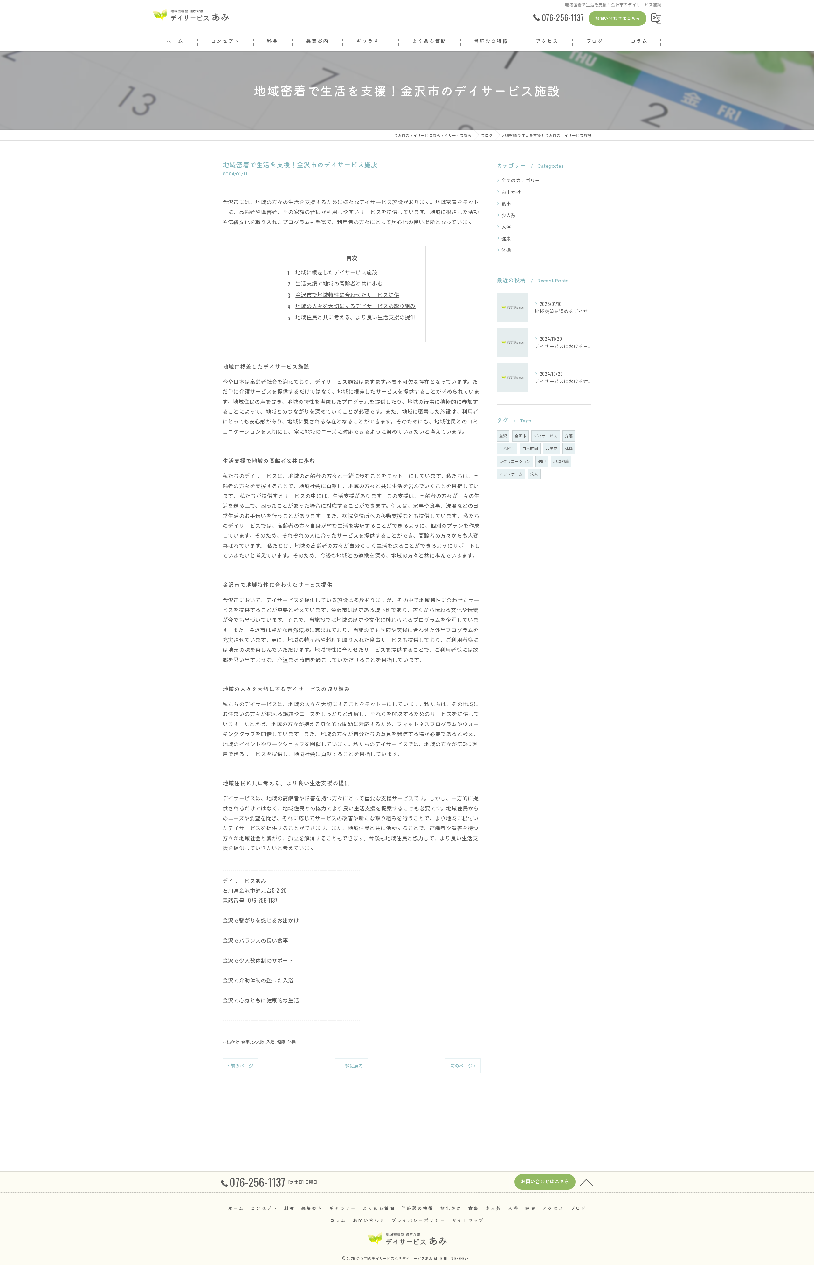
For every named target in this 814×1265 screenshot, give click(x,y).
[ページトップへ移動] (586, 1182)
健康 (281, 1041)
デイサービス (545, 435)
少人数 (258, 1041)
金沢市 (521, 435)
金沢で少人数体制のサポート (258, 960)
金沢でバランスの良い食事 (255, 940)
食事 (245, 1041)
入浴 (270, 1041)
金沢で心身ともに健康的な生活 (261, 1000)
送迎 (542, 461)
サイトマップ (468, 1220)
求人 (534, 474)
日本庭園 (530, 448)
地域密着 (561, 461)
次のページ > (463, 1065)
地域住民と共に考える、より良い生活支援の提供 (355, 317)
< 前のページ (240, 1065)
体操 (291, 1041)
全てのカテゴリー (520, 180)
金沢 (503, 435)
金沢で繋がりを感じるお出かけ (261, 920)
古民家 (551, 448)
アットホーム (510, 474)
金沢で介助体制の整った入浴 (258, 980)
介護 (569, 435)
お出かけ (231, 1041)
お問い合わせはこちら (617, 18)
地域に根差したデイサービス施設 (336, 272)
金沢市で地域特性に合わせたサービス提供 (347, 295)
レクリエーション (514, 461)
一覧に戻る (351, 1065)
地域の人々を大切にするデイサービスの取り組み (355, 306)
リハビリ (507, 448)
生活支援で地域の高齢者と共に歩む (339, 283)
